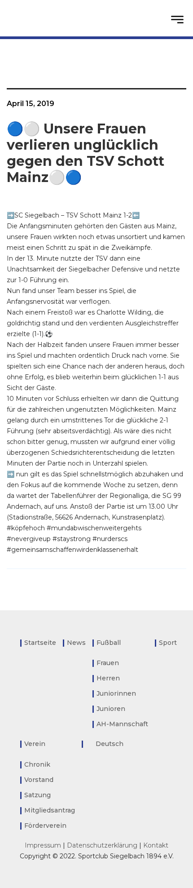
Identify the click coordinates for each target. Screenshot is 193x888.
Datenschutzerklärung (102, 845)
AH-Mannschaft (122, 724)
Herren (108, 678)
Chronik (37, 764)
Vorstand (38, 780)
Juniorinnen (116, 693)
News (76, 643)
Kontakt (155, 845)
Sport (168, 643)
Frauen (107, 663)
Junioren (110, 709)
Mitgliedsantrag (49, 810)
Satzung (37, 795)
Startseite (40, 643)
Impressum (43, 845)
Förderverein (45, 825)
